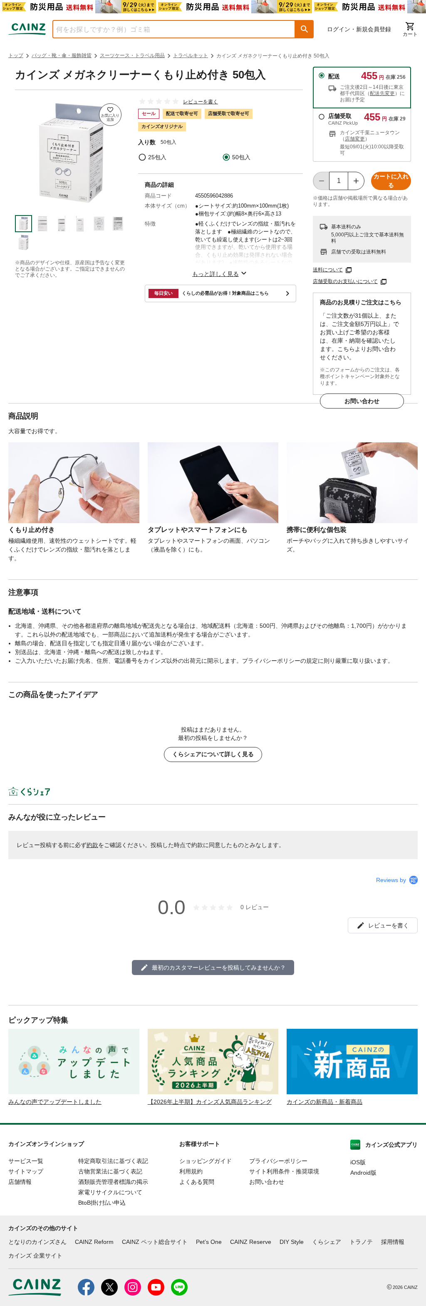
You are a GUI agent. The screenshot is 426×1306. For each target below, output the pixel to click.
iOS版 (358, 1162)
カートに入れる (391, 180)
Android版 (363, 1172)
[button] (304, 29)
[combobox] (167, 29)
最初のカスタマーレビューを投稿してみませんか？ (219, 967)
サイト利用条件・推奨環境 (284, 1171)
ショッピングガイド (205, 1161)
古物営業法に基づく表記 (110, 1171)
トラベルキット (190, 55)
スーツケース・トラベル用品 (132, 55)
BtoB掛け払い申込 (102, 1202)
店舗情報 (20, 1181)
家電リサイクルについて (110, 1192)
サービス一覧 (25, 1161)
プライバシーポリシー (278, 1161)
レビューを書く (200, 102)
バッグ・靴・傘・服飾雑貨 (62, 55)
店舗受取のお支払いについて (345, 281)
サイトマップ (25, 1171)
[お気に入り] (110, 114)
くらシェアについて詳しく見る (213, 754)
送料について (328, 270)
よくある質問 (196, 1181)
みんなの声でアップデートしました (55, 1101)
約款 (92, 845)
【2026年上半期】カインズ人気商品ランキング (210, 1101)
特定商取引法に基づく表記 (113, 1161)
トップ (15, 55)
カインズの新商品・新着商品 (324, 1101)
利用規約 (191, 1171)
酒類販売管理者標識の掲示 (113, 1181)
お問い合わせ (361, 401)
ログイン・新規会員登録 (359, 29)
